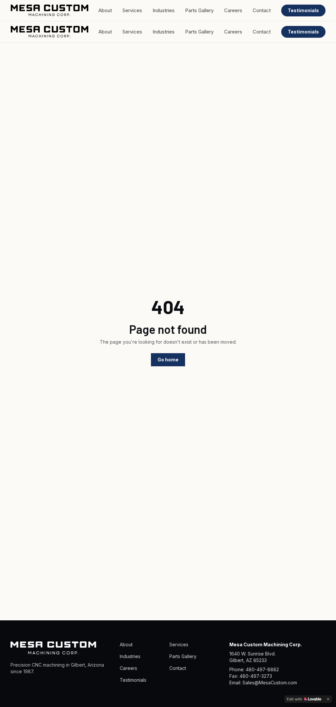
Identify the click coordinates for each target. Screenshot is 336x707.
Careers (233, 10)
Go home (168, 359)
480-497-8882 (262, 669)
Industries (164, 10)
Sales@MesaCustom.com (269, 682)
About (105, 10)
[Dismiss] (328, 699)
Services (132, 10)
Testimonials (303, 10)
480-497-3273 (256, 676)
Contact (262, 10)
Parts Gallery (199, 10)
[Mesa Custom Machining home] (49, 10)
